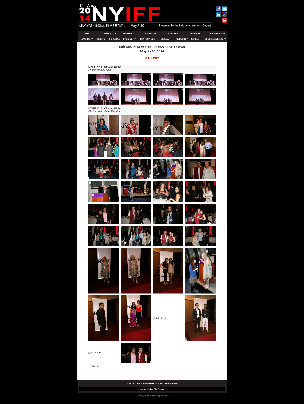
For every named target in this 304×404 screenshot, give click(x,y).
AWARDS (85, 39)
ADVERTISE (150, 33)
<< (93, 366)
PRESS (107, 33)
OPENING (128, 39)
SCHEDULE (114, 39)
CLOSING (181, 39)
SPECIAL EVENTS (214, 39)
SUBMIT (174, 383)
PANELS (195, 39)
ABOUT (88, 33)
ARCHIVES (195, 33)
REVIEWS (128, 33)
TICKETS (100, 39)
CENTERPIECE (147, 39)
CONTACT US (152, 383)
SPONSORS (216, 33)
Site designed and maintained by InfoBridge (152, 396)
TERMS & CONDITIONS (136, 383)
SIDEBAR (165, 39)
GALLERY (173, 33)
